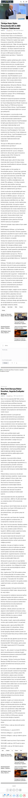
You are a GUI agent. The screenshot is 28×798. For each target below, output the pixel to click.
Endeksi (7, 750)
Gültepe (3, 307)
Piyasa (16, 750)
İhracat (21, 307)
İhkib (16, 307)
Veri (21, 750)
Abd (3, 750)
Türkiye (3, 310)
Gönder (5, 363)
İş (12, 750)
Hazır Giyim (10, 307)
